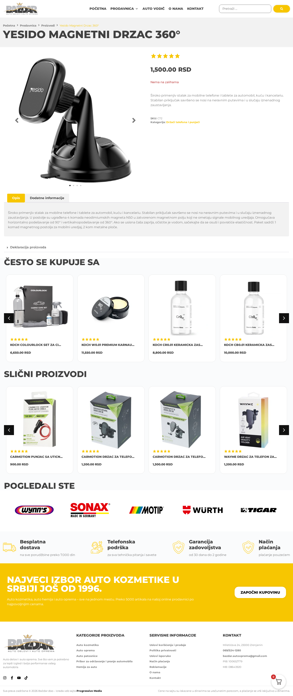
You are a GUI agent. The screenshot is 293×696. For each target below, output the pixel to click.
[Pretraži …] (245, 9)
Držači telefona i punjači (183, 122)
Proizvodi (48, 25)
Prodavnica (28, 25)
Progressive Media (89, 690)
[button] (124, 8)
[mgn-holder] (75, 120)
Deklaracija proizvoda (28, 247)
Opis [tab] (16, 198)
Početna (9, 25)
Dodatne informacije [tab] (47, 198)
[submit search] (281, 9)
